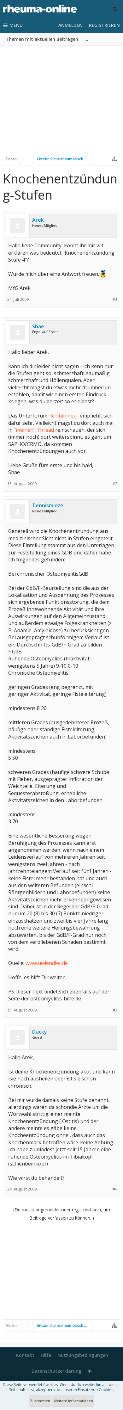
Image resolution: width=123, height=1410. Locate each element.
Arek (38, 220)
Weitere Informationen (73, 1400)
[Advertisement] (61, 103)
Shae (38, 326)
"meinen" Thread (34, 429)
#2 (115, 483)
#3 (115, 1010)
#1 (115, 299)
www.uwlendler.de (47, 963)
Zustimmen (40, 1400)
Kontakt (25, 1355)
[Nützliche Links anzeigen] (114, 159)
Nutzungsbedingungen (82, 1355)
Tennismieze (47, 505)
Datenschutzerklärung (56, 1371)
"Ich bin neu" (64, 415)
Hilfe (46, 1355)
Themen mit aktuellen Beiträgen (42, 39)
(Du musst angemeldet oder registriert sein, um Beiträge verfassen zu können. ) (61, 1214)
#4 (115, 1189)
